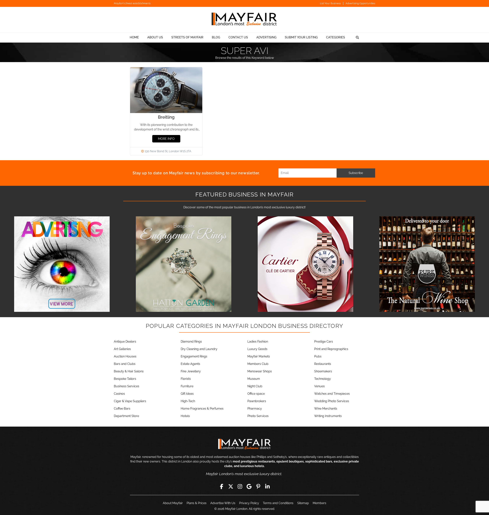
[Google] (249, 486)
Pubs (317, 356)
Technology (322, 379)
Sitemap (303, 503)
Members (319, 503)
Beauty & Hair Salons (129, 371)
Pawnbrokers (256, 401)
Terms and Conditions (278, 503)
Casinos (119, 393)
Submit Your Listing (301, 37)
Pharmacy (254, 408)
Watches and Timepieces (332, 393)
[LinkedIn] (267, 486)
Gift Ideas (187, 393)
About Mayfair (173, 503)
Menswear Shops (259, 371)
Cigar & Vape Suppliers (130, 401)
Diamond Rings (191, 341)
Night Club (254, 386)
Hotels (185, 416)
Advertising (266, 37)
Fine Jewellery (191, 371)
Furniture (187, 386)
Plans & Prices (196, 503)
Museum (253, 379)
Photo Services (258, 416)
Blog (216, 37)
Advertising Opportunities (360, 3)
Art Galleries (122, 349)
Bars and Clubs (124, 364)
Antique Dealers (125, 341)
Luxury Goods (257, 349)
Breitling (166, 117)
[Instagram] (240, 486)
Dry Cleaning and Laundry (199, 349)
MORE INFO (166, 139)
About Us (155, 37)
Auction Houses (125, 356)
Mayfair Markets (258, 356)
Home (134, 37)
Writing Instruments (328, 416)
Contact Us (238, 37)
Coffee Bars (122, 408)
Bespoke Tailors (125, 379)
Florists (186, 379)
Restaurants (322, 364)
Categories (335, 37)
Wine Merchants (325, 408)
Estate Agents (190, 364)
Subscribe (356, 173)
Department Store (126, 416)
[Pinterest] (258, 486)
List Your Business (330, 3)
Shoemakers (323, 371)
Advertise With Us (222, 503)
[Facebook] (221, 486)
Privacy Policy (249, 503)
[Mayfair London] (244, 19)
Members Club (257, 364)
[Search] (357, 37)
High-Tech (188, 401)
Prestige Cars (323, 341)
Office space (256, 393)
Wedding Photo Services (331, 401)
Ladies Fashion (257, 341)
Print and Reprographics (331, 349)
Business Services (126, 386)
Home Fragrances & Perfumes (202, 408)
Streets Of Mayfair (187, 37)
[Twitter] (230, 486)
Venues (319, 386)
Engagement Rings (194, 356)
